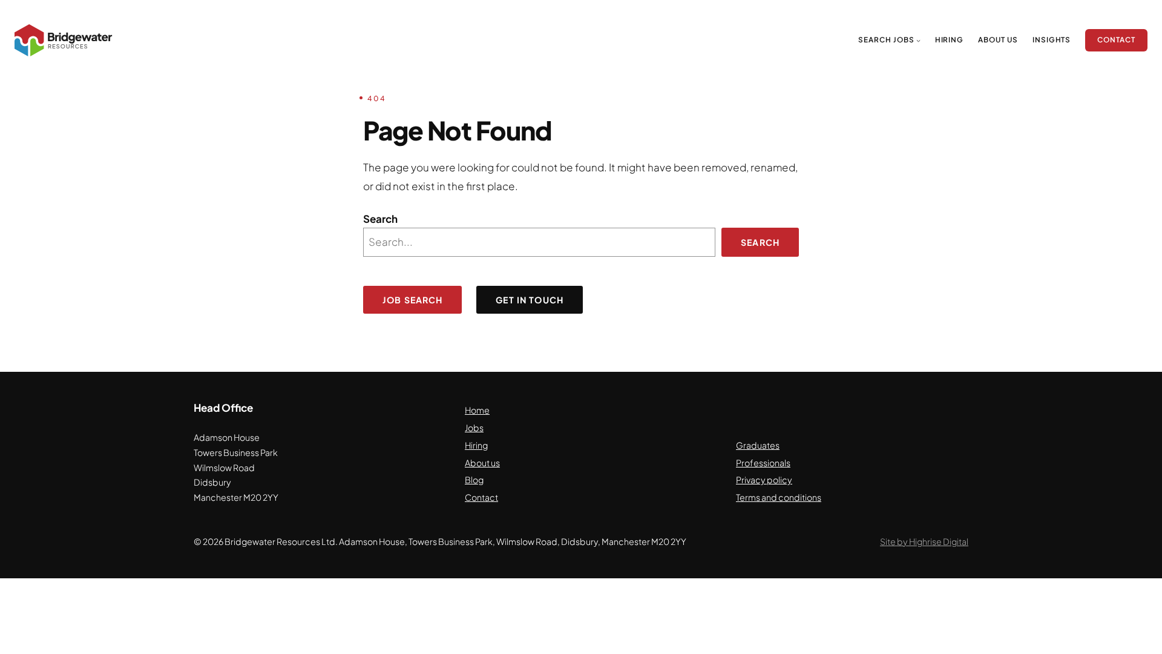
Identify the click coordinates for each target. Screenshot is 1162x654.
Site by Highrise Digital (924, 541)
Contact (481, 497)
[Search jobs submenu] (918, 40)
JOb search (412, 299)
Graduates (758, 445)
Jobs (474, 427)
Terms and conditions (778, 497)
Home (477, 410)
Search (380, 218)
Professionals (763, 462)
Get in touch (529, 299)
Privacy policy (764, 479)
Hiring (476, 445)
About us (482, 462)
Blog (474, 479)
